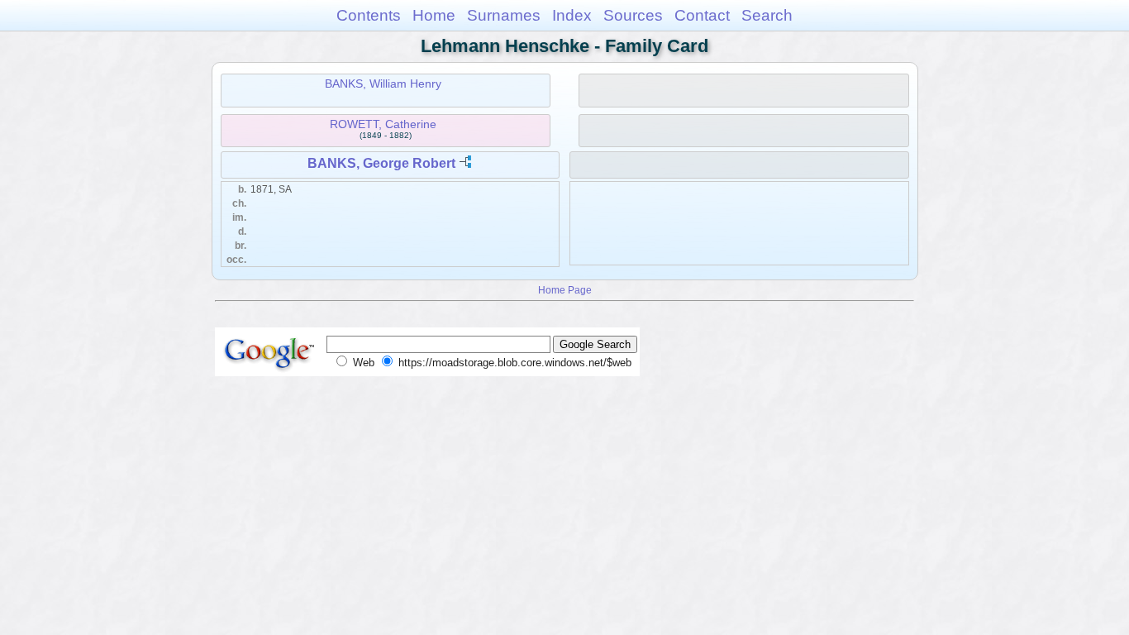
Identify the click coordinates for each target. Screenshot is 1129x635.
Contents (368, 15)
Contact (702, 15)
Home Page (565, 289)
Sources (633, 15)
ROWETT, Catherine (383, 124)
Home (433, 15)
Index (572, 15)
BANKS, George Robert (381, 163)
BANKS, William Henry (383, 83)
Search (767, 15)
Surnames (504, 15)
